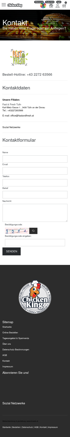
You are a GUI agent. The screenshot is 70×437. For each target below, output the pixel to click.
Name (5, 152)
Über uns (6, 344)
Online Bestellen (10, 332)
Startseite (7, 327)
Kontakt (6, 361)
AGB (4, 355)
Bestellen (16, 427)
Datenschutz (27, 427)
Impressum (7, 366)
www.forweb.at (32, 421)
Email (5, 164)
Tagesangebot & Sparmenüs (15, 338)
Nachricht (6, 200)
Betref (5, 188)
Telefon (5, 176)
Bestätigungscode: (13, 224)
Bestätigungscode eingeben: (18, 235)
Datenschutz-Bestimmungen (15, 349)
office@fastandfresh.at (22, 115)
